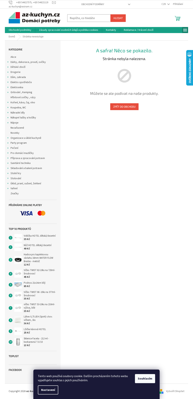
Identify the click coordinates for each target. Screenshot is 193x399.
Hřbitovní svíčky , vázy (23, 97)
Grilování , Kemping (21, 92)
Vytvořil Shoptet (175, 391)
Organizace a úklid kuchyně (26, 138)
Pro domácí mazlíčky (22, 153)
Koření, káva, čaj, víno (23, 102)
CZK (164, 4)
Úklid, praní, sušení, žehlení (26, 183)
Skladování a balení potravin (26, 168)
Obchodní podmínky (92, 4)
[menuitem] (20, 30)
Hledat (118, 18)
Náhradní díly (18, 113)
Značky (15, 193)
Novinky (15, 133)
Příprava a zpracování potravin (28, 158)
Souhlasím (145, 379)
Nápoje (14, 123)
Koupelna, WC (18, 108)
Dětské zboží (18, 67)
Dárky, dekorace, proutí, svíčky (28, 62)
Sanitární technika (21, 163)
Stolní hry (16, 173)
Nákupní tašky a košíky (23, 118)
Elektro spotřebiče (21, 82)
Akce (13, 57)
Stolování (16, 178)
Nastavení (48, 390)
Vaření (14, 188)
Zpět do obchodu (124, 106)
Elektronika (17, 87)
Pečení (14, 148)
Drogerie (16, 72)
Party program (19, 143)
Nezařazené (17, 128)
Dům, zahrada (18, 77)
